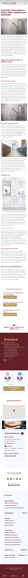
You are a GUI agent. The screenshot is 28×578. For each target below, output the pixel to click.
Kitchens (8, 495)
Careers (23, 550)
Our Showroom (12, 433)
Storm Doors (9, 523)
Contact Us (22, 555)
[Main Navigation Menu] (24, 3)
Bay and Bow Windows (13, 542)
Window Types (10, 532)
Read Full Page (10, 297)
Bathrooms (9, 501)
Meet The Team (10, 557)
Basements (9, 513)
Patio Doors (9, 525)
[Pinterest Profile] (17, 479)
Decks (24, 513)
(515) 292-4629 (10, 456)
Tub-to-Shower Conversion (14, 508)
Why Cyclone (10, 555)
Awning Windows (11, 535)
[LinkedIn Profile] (11, 479)
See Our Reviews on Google (14, 388)
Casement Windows (11, 537)
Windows (8, 530)
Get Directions (9, 443)
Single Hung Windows (12, 544)
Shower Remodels (11, 505)
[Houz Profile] (20, 479)
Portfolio (9, 550)
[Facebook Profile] (8, 479)
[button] (14, 411)
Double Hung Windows (13, 540)
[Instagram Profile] (14, 479)
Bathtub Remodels (11, 503)
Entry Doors (9, 520)
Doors (7, 518)
